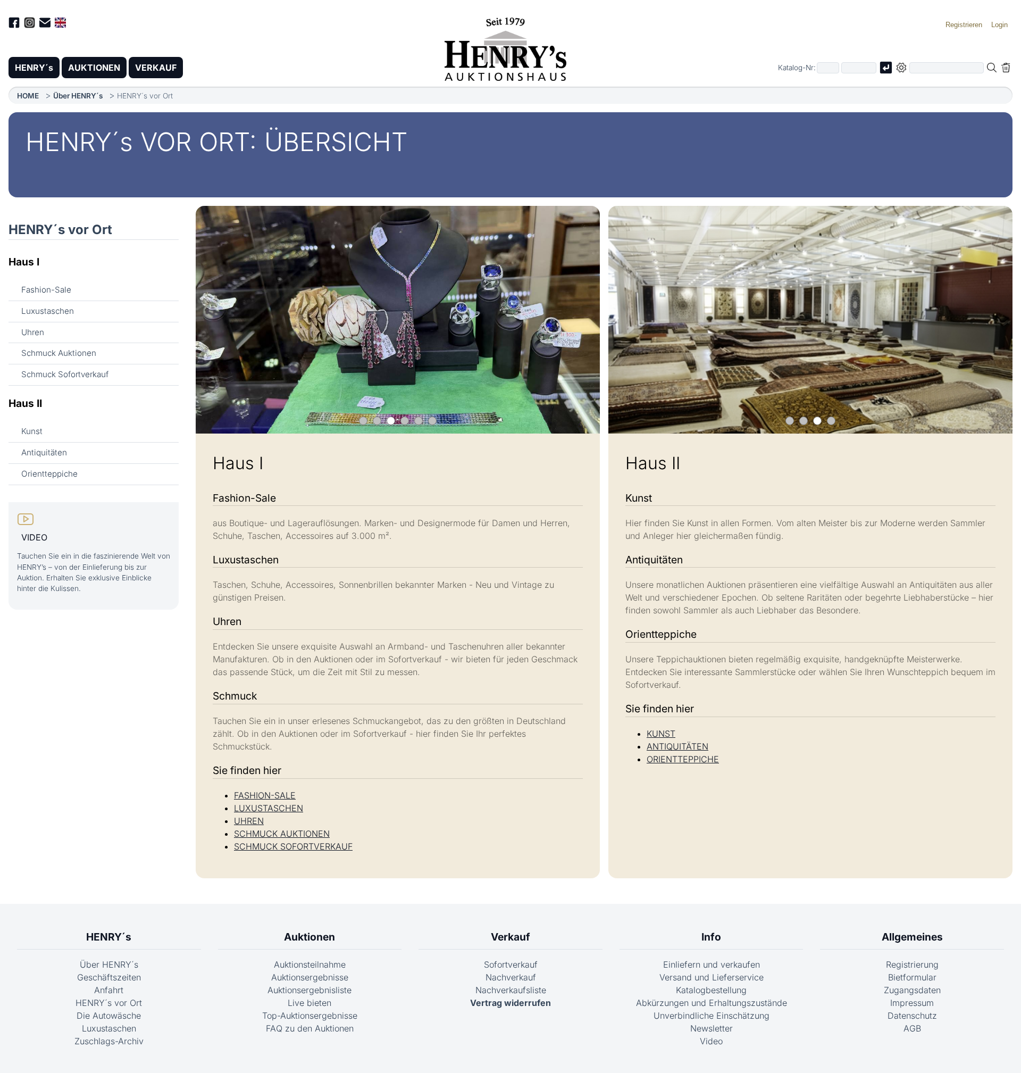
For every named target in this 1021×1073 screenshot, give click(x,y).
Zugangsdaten (912, 990)
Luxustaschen (47, 311)
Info (711, 936)
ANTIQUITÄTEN (677, 746)
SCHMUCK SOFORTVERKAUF (293, 846)
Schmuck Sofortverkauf (64, 374)
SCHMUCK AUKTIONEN (282, 833)
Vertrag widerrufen (510, 1002)
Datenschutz (912, 1015)
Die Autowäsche (109, 1015)
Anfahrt (108, 990)
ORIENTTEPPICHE (683, 759)
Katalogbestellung (711, 990)
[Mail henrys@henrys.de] (45, 24)
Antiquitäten (44, 452)
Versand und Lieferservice (711, 977)
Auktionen (309, 936)
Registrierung (912, 964)
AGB (912, 1028)
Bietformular (912, 977)
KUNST (661, 733)
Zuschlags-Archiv (109, 1041)
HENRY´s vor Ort (60, 229)
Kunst (32, 431)
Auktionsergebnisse (309, 977)
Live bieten (309, 1002)
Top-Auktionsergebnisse (309, 1015)
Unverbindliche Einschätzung (711, 1015)
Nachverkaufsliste (510, 990)
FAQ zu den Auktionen (310, 1028)
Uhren (32, 332)
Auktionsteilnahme (310, 964)
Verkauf (510, 936)
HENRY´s (34, 67)
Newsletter (711, 1028)
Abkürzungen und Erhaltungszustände (711, 1002)
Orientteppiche (49, 474)
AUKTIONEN (94, 67)
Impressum (912, 1002)
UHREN (249, 821)
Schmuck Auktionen (58, 353)
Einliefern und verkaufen (711, 964)
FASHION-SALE (265, 795)
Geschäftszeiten (109, 977)
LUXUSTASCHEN (268, 808)
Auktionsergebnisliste (309, 990)
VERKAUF (156, 67)
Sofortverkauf (511, 964)
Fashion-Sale (46, 290)
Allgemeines (912, 936)
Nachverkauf (511, 977)
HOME (28, 96)
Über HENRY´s (78, 96)
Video (711, 1041)
